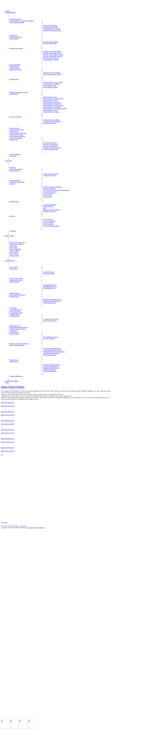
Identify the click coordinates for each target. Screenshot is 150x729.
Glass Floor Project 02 (7, 438)
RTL (22, 526)
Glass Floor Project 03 (7, 429)
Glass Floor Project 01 (7, 448)
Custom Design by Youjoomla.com (35, 527)
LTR (25, 526)
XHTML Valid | (11, 526)
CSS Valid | (4, 526)
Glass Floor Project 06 (7, 402)
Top (17, 526)
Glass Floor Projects (12, 386)
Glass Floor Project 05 (7, 411)
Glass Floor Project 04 (7, 420)
